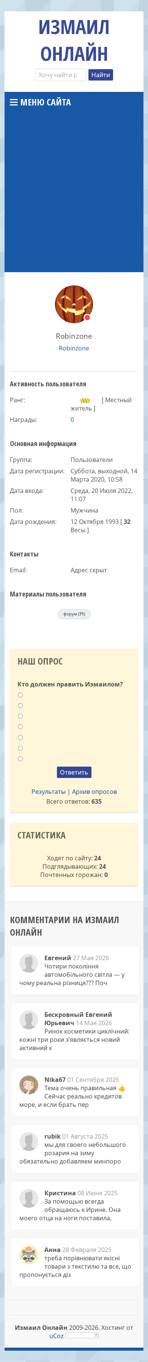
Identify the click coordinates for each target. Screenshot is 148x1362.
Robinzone (74, 348)
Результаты (48, 791)
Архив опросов (94, 791)
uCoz (56, 1336)
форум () (74, 614)
